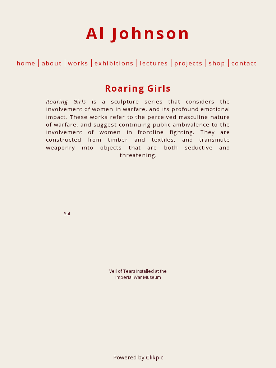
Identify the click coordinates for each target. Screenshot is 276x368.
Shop (217, 63)
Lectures (154, 63)
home (26, 63)
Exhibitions (114, 63)
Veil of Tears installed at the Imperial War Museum (138, 274)
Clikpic (154, 357)
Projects (188, 63)
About (52, 63)
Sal (67, 214)
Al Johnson (138, 33)
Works (78, 63)
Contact (244, 63)
